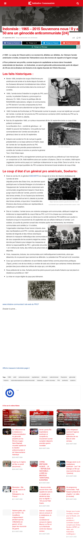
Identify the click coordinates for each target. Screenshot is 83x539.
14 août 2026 (44, 533)
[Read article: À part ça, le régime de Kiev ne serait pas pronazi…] (7, 464)
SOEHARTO (34, 176)
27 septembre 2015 (9, 38)
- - (18, 390)
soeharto (65, 380)
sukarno (73, 380)
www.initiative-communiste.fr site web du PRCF (21, 304)
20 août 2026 (17, 469)
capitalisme (35, 377)
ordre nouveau (50, 380)
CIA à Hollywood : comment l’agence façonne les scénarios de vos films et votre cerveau (72, 435)
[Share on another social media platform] (78, 47)
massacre (40, 380)
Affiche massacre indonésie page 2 (16, 368)
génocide (72, 377)
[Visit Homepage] (41, 3)
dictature (44, 377)
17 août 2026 (17, 499)
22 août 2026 (44, 448)
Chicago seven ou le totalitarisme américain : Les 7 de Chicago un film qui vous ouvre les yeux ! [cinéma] (73, 467)
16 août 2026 (44, 506)
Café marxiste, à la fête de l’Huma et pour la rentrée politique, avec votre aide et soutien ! (40, 418)
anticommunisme (24, 377)
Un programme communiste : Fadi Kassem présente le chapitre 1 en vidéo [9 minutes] (73, 491)
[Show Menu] (5, 3)
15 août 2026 (72, 499)
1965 (9, 377)
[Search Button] (78, 3)
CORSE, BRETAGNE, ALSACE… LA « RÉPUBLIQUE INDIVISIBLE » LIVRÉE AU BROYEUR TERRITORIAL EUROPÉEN (44, 471)
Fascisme (64, 377)
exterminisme (54, 377)
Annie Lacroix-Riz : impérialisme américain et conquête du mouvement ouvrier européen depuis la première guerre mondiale (46, 437)
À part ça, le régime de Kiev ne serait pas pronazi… (19, 464)
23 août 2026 (36, 424)
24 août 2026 (9, 424)
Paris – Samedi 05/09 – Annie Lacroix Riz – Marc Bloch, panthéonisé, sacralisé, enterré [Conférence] (14, 418)
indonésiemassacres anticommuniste (23, 380)
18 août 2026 (72, 476)
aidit (14, 377)
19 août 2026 (44, 483)
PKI (58, 380)
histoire (6, 380)
